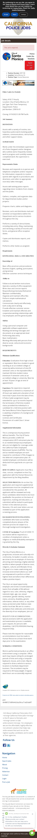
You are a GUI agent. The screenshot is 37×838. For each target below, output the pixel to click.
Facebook (4, 745)
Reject (14, 14)
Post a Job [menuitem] (6, 782)
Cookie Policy (17, 8)
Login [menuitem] (4, 778)
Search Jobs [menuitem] (6, 761)
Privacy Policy (24, 4)
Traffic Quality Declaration (23, 9)
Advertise (6, 771)
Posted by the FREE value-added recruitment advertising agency (18, 695)
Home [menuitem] (4, 757)
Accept (6, 14)
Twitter (8, 745)
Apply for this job (29, 65)
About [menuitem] (4, 764)
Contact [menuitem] (5, 775)
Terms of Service (11, 4)
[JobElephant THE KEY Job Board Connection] (18, 789)
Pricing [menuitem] (5, 768)
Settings (23, 14)
